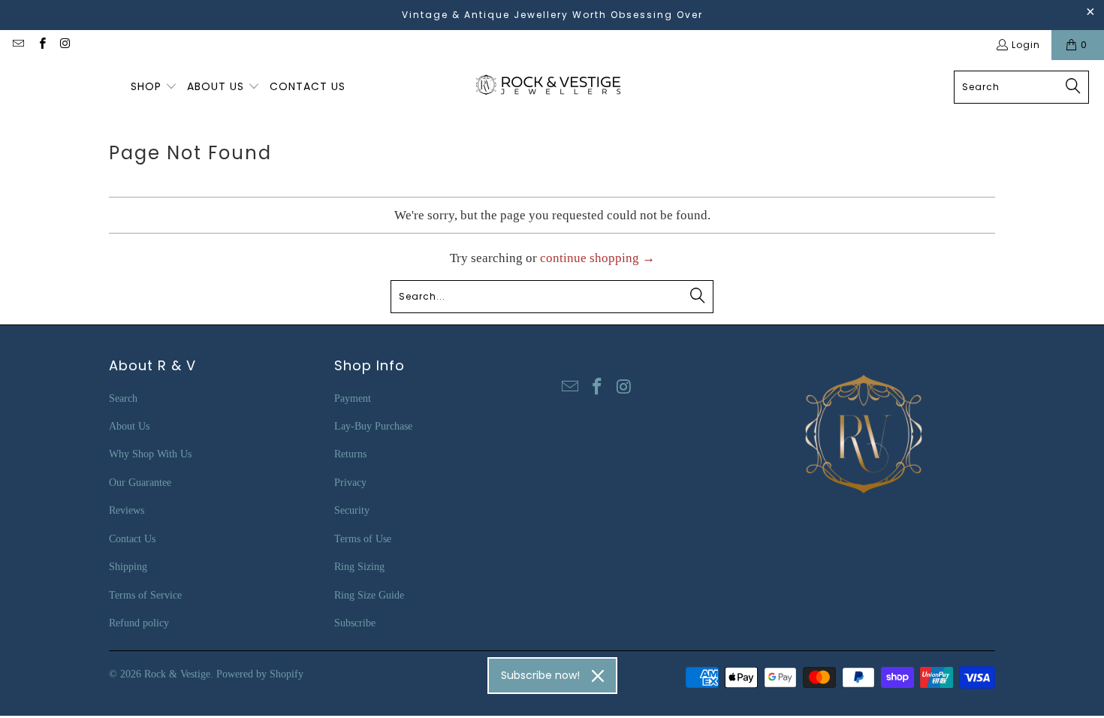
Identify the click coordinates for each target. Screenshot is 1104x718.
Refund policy (139, 623)
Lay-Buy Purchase (373, 426)
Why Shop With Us (150, 454)
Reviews (126, 510)
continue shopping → (597, 258)
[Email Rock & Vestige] (17, 44)
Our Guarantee (140, 482)
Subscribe (355, 623)
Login (1026, 44)
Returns (350, 454)
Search (123, 398)
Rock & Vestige (177, 674)
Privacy (350, 482)
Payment (352, 398)
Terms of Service (145, 595)
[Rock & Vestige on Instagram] (65, 44)
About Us (129, 426)
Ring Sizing (359, 566)
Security (352, 510)
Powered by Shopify (259, 674)
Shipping (128, 566)
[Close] (598, 676)
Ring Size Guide (369, 595)
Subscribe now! (540, 675)
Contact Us (132, 539)
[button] (154, 87)
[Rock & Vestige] (553, 86)
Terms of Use (362, 539)
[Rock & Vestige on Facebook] (41, 44)
